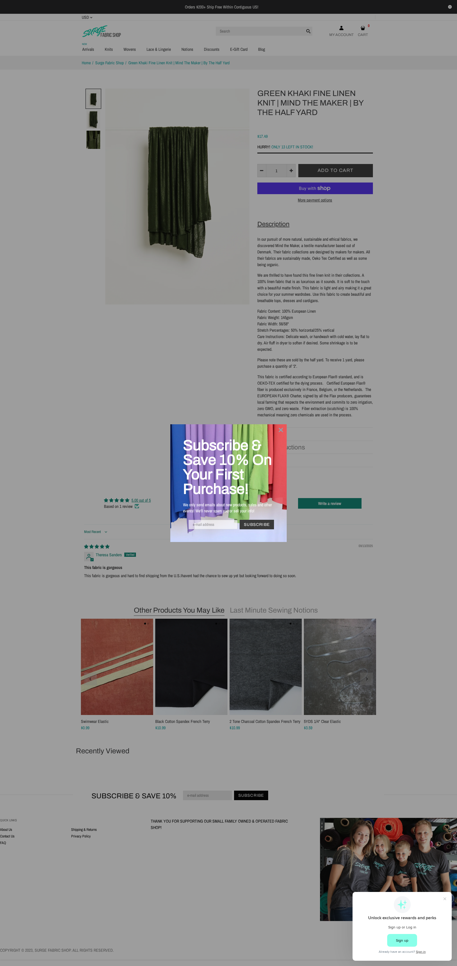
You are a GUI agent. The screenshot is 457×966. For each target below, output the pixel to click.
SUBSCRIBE (257, 524)
